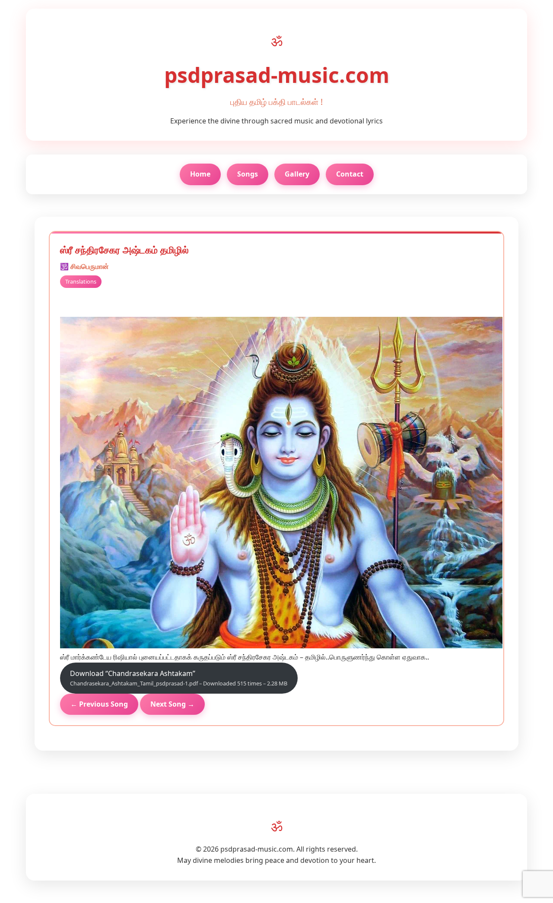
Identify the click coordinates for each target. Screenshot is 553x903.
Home (200, 174)
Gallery (297, 174)
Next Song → (172, 704)
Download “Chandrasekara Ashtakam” (178, 678)
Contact (349, 174)
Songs (247, 174)
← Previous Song (99, 704)
